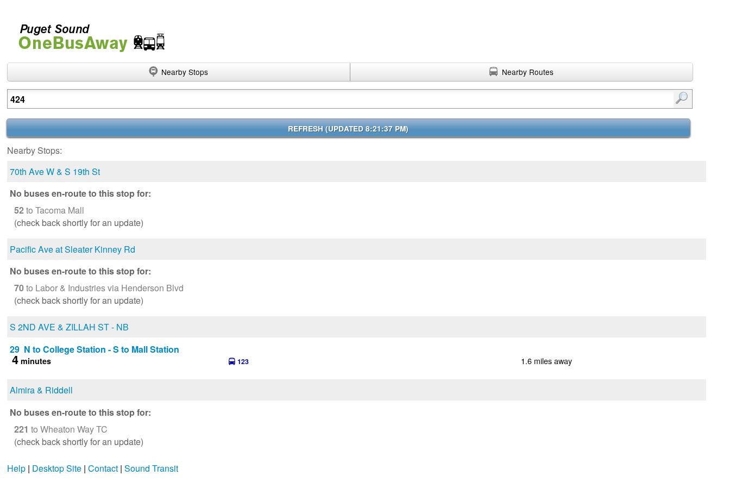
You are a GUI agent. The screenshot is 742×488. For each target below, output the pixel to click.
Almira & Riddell (41, 390)
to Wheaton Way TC (61, 429)
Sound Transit (151, 468)
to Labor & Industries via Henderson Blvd (99, 287)
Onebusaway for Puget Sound (87, 33)
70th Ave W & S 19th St (55, 171)
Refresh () (348, 128)
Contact (103, 468)
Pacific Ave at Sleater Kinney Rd (72, 249)
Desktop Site (56, 468)
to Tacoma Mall (49, 210)
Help (16, 468)
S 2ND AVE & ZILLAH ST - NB (69, 327)
